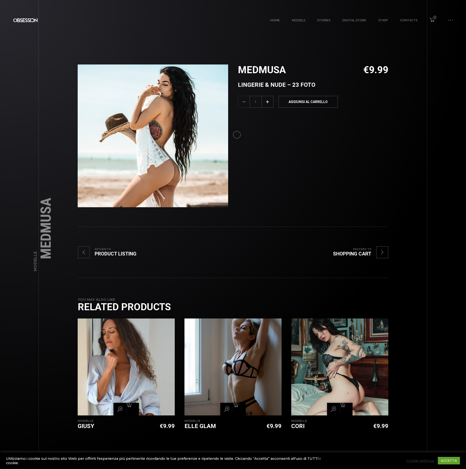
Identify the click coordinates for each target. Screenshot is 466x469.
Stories (323, 20)
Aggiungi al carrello (308, 102)
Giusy (86, 426)
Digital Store (354, 20)
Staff (383, 20)
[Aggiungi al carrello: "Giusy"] (132, 409)
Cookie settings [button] (420, 461)
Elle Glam (200, 426)
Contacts (408, 20)
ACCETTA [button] (449, 460)
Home (275, 20)
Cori (298, 426)
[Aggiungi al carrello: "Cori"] (346, 409)
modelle (35, 261)
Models (298, 20)
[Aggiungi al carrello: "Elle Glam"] (239, 409)
